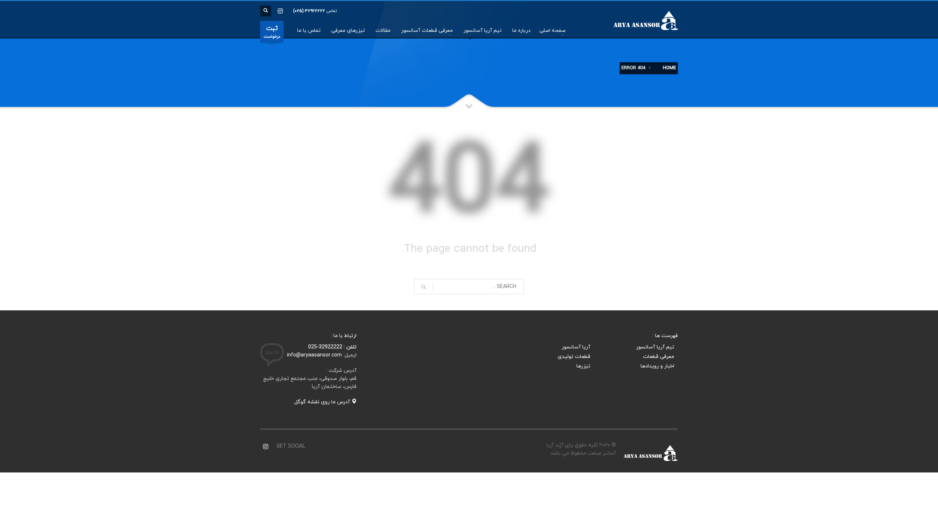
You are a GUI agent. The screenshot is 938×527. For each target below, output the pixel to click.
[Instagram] (265, 446)
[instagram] (280, 10)
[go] (423, 287)
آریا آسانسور (576, 347)
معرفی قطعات (658, 356)
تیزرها (583, 366)
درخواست (272, 32)
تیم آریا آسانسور (655, 347)
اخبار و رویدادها (657, 366)
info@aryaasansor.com (314, 355)
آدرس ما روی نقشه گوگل (322, 402)
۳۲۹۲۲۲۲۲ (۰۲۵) (309, 11)
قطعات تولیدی (574, 356)
